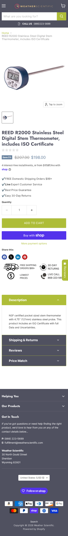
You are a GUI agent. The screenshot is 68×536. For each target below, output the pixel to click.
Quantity (7, 202)
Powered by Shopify (34, 529)
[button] (34, 300)
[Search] (61, 16)
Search (34, 521)
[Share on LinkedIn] (18, 257)
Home (5, 32)
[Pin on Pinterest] (24, 257)
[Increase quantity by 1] (32, 210)
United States (32, 477)
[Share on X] (11, 257)
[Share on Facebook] (4, 257)
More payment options (34, 243)
